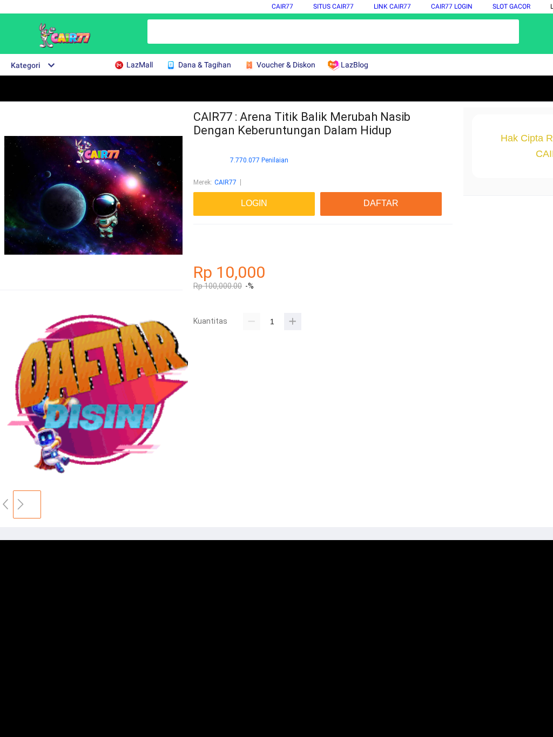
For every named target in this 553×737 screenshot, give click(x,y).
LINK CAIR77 (392, 6)
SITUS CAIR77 (333, 6)
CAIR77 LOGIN (452, 6)
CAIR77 (282, 6)
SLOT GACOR (511, 6)
